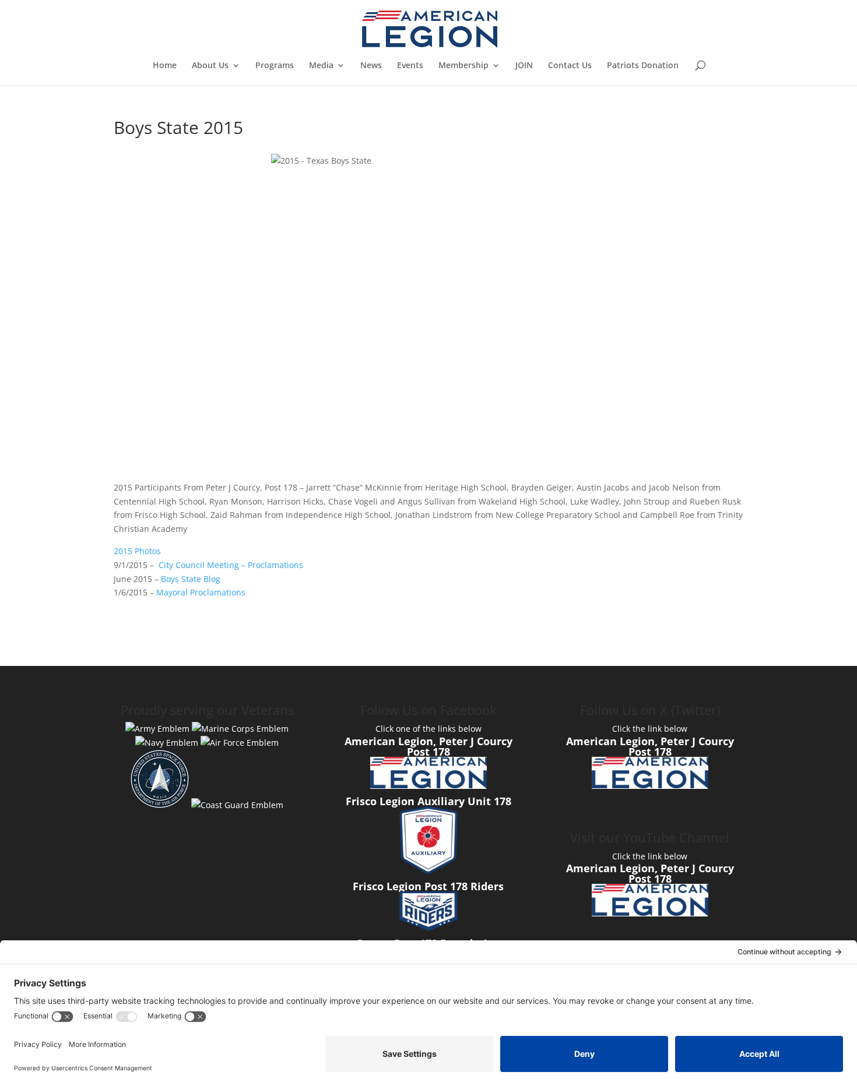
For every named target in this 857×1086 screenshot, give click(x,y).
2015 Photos (137, 550)
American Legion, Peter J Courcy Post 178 (428, 746)
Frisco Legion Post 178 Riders (428, 886)
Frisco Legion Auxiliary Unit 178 (428, 801)
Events (410, 65)
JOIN (524, 65)
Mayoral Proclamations (200, 592)
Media (321, 65)
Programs (274, 65)
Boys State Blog (190, 578)
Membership (463, 65)
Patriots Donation (643, 65)
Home (165, 65)
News (371, 65)
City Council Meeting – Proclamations (231, 564)
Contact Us (570, 65)
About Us (210, 65)
